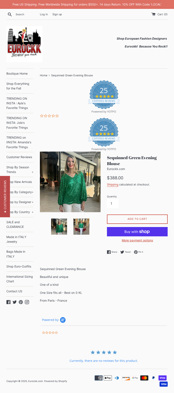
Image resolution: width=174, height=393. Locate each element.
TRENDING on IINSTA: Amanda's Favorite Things (18, 142)
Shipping (112, 184)
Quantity (112, 196)
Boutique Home (17, 73)
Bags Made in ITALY (15, 254)
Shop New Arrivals (19, 182)
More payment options (137, 240)
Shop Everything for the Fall (17, 86)
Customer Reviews (19, 157)
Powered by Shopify (55, 381)
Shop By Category (20, 192)
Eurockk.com (35, 381)
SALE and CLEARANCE (15, 224)
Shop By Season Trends (20, 169)
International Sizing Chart (19, 279)
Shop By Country (20, 212)
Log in (44, 14)
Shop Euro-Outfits (18, 266)
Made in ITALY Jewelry (16, 239)
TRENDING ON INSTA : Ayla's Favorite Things (17, 103)
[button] (5, 196)
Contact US (14, 291)
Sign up (57, 14)
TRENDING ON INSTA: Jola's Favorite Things (17, 122)
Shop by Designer (20, 202)
